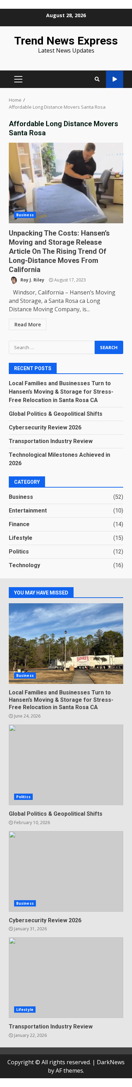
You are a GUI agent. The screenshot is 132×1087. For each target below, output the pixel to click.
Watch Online (114, 79)
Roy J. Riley (31, 280)
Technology (24, 565)
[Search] (97, 79)
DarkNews (111, 1062)
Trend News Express (66, 40)
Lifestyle (20, 538)
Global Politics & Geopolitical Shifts (55, 413)
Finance (19, 524)
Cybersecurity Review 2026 (45, 427)
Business (25, 214)
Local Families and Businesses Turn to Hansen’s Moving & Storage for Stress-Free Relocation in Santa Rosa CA (61, 391)
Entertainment (28, 510)
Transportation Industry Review (51, 441)
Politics (19, 551)
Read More (27, 324)
